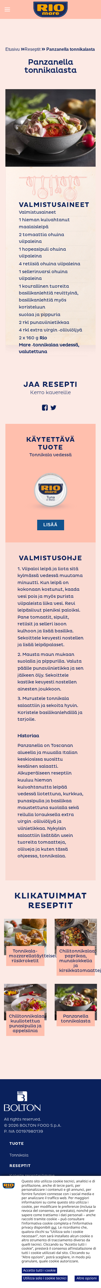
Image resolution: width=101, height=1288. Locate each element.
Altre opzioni (86, 1278)
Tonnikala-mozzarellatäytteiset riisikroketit (33, 956)
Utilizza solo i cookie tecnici (44, 1278)
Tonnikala (19, 1155)
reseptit (20, 1165)
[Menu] (7, 9)
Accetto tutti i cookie (39, 1270)
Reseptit (33, 49)
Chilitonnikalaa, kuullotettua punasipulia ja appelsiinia (27, 1024)
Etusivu (12, 49)
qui (53, 1227)
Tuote (16, 1143)
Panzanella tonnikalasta (75, 1019)
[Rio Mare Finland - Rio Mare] (50, 9)
